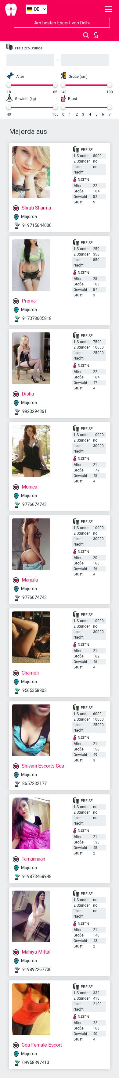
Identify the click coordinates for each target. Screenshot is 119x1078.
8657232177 (34, 783)
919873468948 (37, 876)
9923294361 (34, 411)
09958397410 (35, 1062)
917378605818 (37, 318)
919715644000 (37, 225)
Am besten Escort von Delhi (62, 23)
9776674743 (34, 504)
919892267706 (37, 969)
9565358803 (34, 690)
